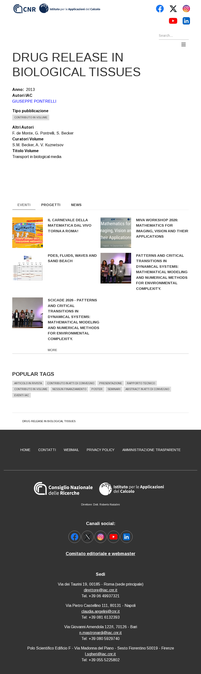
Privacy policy (100, 450)
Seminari (114, 389)
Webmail (71, 450)
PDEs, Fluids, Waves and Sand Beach (72, 258)
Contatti (47, 450)
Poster (96, 389)
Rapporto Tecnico (141, 383)
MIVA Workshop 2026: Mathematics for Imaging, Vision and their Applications (162, 228)
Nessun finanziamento (69, 389)
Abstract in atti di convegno (147, 389)
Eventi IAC (21, 395)
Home (25, 450)
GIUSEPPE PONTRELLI (34, 101)
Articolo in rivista (28, 383)
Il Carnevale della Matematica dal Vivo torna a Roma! (69, 225)
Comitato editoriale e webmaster (100, 553)
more (52, 350)
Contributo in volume (30, 117)
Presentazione (110, 383)
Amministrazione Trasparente (151, 450)
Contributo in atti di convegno (70, 383)
